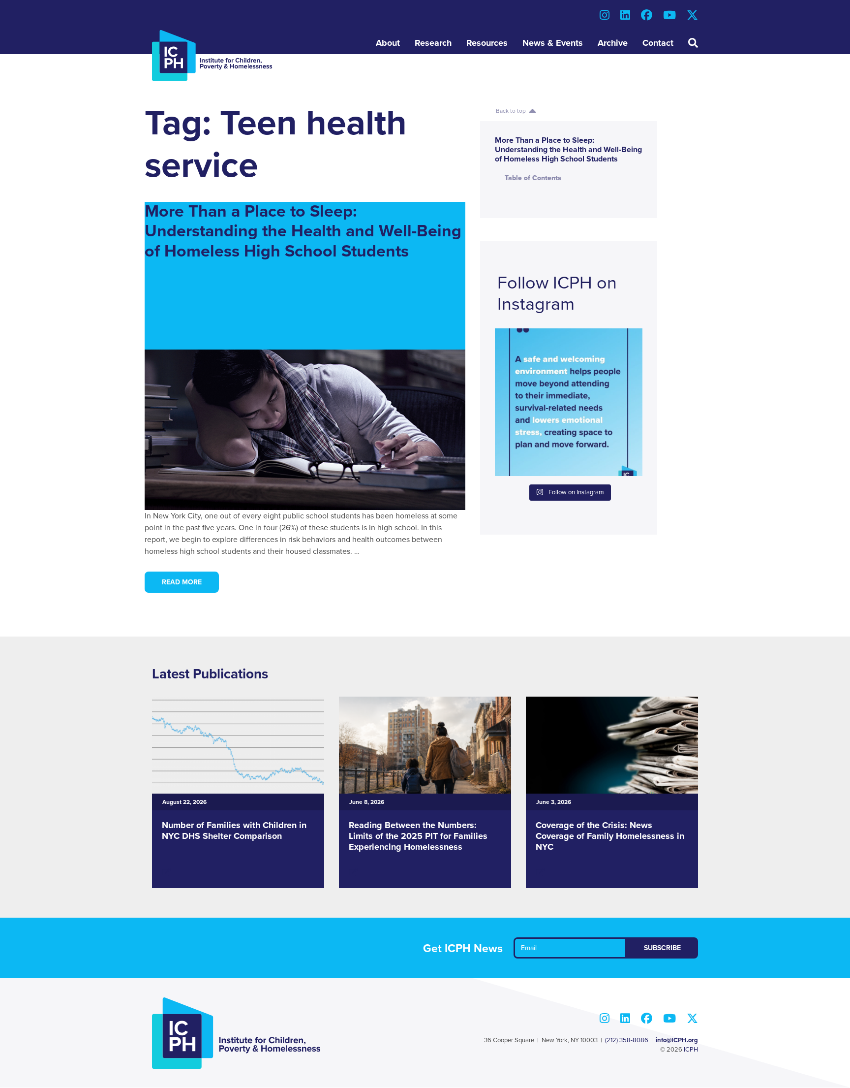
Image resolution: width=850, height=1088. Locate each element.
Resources (487, 42)
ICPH (691, 1050)
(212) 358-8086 (626, 1040)
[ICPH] (212, 55)
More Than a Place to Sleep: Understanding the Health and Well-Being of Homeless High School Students (303, 231)
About (388, 42)
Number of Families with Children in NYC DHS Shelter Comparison (234, 830)
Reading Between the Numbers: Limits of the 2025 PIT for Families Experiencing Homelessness (418, 836)
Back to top (512, 110)
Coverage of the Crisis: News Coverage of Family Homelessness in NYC (610, 836)
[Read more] (166, 872)
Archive (613, 42)
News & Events (552, 42)
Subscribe (662, 948)
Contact (657, 42)
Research (433, 42)
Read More (182, 582)
